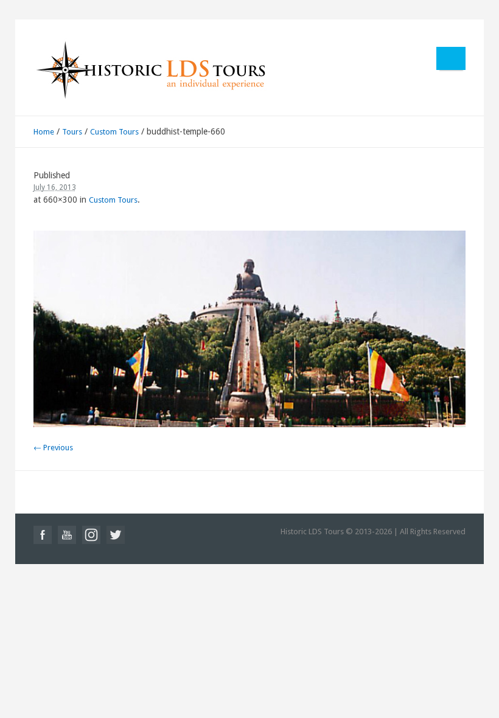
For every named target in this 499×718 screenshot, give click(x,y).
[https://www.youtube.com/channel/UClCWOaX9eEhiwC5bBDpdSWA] (67, 535)
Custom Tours (114, 131)
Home (43, 131)
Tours (72, 131)
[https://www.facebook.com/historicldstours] (42, 535)
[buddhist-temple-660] (249, 329)
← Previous (53, 447)
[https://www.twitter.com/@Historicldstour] (115, 535)
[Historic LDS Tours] (150, 69)
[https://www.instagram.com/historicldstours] (91, 535)
